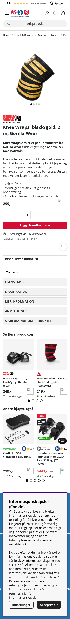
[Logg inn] (47, 13)
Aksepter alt (49, 605)
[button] (35, 3)
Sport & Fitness (23, 35)
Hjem (6, 35)
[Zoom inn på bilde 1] (35, 76)
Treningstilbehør (48, 35)
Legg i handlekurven (35, 225)
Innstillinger (21, 605)
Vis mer (11, 272)
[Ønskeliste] (55, 13)
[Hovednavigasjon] (7, 13)
